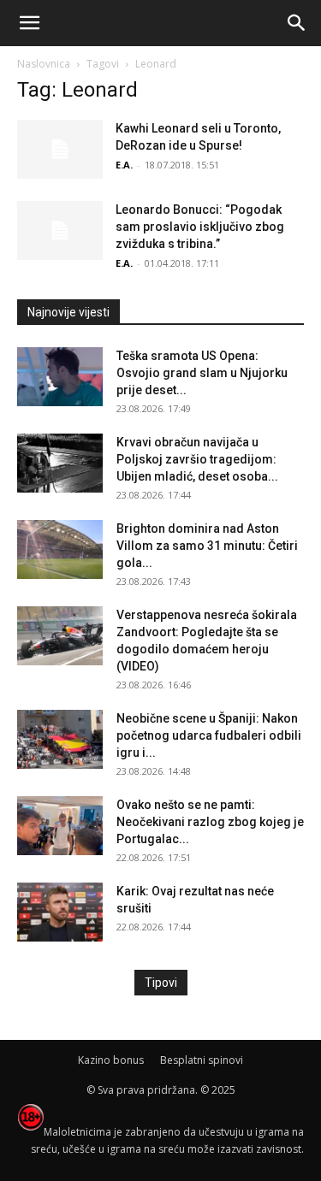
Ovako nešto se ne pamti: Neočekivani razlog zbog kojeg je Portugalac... (210, 822)
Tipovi (161, 982)
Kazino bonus (111, 1060)
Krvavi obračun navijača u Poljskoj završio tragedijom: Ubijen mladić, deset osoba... (197, 459)
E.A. (124, 164)
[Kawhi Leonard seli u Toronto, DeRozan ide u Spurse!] (60, 149)
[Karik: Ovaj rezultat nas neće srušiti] (60, 912)
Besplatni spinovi (201, 1060)
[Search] (297, 23)
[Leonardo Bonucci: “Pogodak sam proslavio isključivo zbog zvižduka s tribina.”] (60, 230)
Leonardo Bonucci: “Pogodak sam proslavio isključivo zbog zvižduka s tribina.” (200, 227)
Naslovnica (43, 63)
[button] (29, 23)
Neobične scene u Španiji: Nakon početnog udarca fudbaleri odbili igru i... (208, 735)
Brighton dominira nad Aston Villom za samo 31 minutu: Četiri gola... (207, 546)
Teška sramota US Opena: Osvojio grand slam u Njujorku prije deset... (202, 373)
